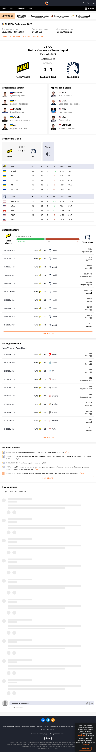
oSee (13, 206)
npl (12, 185)
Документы (51, 730)
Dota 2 (4, 9)
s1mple (13, 171)
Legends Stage (48, 59)
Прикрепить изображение (87, 703)
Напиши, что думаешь (21, 703)
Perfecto (14, 180)
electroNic (15, 189)
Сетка (4, 37)
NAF (12, 211)
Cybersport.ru (42, 748)
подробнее (80, 735)
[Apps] (83, 3)
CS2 (11, 9)
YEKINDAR (15, 202)
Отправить (92, 703)
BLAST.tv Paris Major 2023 (18, 24)
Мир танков (21, 9)
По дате (5, 492)
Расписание (15, 37)
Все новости (48, 478)
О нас (43, 730)
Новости (26, 37)
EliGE (13, 215)
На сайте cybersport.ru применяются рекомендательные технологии (68, 727)
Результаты (38, 37)
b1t (12, 176)
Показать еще (48, 333)
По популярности (18, 492)
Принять (85, 748)
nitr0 (12, 220)
